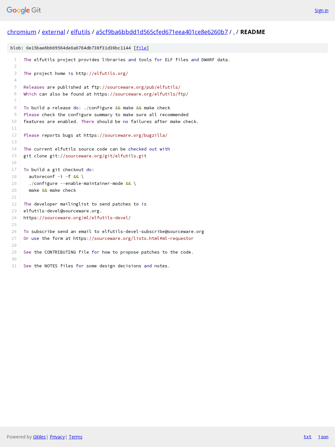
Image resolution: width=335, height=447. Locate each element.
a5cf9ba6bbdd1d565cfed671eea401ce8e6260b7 (162, 32)
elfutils (80, 32)
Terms (75, 437)
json (323, 436)
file (141, 48)
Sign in (321, 10)
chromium (21, 32)
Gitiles (39, 437)
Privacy (57, 437)
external (53, 32)
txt (307, 436)
